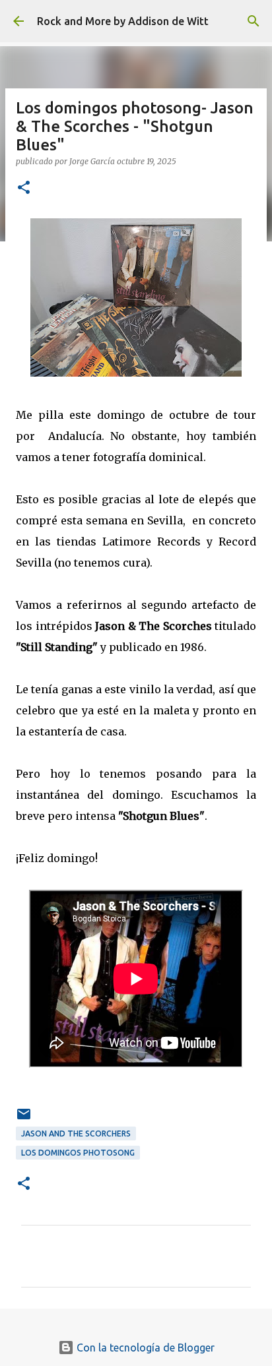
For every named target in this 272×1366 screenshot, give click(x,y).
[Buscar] (253, 21)
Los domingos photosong (78, 1152)
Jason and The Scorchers (76, 1133)
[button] (24, 188)
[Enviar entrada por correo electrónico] (24, 1119)
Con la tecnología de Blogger (144, 1347)
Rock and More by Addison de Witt (123, 21)
